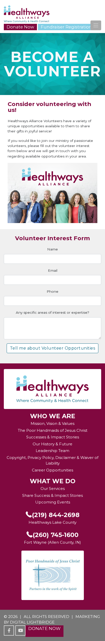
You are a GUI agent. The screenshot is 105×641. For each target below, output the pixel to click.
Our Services (53, 488)
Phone (52, 291)
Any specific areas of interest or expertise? (52, 312)
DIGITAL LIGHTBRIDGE (32, 622)
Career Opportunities (52, 470)
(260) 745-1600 (55, 535)
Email (52, 270)
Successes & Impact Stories (52, 437)
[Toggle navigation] (95, 25)
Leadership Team (52, 450)
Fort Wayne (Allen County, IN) (52, 542)
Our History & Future (52, 444)
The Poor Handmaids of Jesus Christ (52, 430)
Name (52, 249)
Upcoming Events (52, 502)
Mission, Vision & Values (52, 423)
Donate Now (20, 26)
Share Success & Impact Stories (52, 495)
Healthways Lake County (52, 522)
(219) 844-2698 (56, 515)
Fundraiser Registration (66, 26)
